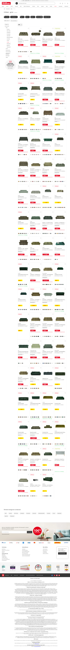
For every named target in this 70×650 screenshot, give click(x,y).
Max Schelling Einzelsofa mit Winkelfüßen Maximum (60, 340)
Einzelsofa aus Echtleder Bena (34, 447)
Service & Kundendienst (6, 559)
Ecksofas (8, 29)
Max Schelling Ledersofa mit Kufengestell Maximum (48, 263)
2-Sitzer (8, 40)
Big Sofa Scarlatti (32, 420)
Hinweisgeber (22, 575)
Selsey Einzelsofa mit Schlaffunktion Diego (35, 107)
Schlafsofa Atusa (44, 55)
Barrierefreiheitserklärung (30, 575)
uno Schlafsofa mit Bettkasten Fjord (23, 55)
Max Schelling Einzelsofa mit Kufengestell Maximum (23, 367)
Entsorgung (4, 555)
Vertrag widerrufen (5, 553)
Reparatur (3, 554)
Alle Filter (6, 16)
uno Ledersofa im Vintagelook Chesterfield (60, 55)
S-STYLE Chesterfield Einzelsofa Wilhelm (35, 392)
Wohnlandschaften (10, 37)
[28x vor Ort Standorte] (60, 3)
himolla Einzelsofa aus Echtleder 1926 (36, 288)
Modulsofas (8, 43)
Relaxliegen (7, 55)
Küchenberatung (25, 550)
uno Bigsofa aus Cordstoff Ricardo (47, 27)
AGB (11, 575)
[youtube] (59, 575)
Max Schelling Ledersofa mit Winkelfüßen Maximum (35, 313)
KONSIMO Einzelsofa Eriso (34, 366)
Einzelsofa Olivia (56, 391)
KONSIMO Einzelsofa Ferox (58, 366)
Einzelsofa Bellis (20, 420)
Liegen (7, 57)
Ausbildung (45, 551)
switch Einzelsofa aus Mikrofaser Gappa (48, 288)
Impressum (7, 575)
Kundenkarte (45, 552)
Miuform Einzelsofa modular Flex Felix (36, 473)
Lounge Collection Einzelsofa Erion (23, 473)
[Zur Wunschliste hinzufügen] (28, 28)
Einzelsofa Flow (44, 420)
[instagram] (57, 575)
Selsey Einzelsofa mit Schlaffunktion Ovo (23, 107)
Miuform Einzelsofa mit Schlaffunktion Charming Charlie (48, 473)
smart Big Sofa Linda (57, 27)
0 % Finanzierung (4, 558)
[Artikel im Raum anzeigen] (20, 25)
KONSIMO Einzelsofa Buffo (22, 391)
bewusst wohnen (45, 553)
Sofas (6, 27)
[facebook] (52, 575)
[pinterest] (54, 575)
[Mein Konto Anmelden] (62, 3)
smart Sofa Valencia (33, 55)
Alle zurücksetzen (14, 20)
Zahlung (3, 551)
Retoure (3, 552)
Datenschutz (16, 575)
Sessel (7, 48)
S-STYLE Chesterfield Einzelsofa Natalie (48, 392)
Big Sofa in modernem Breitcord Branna (48, 211)
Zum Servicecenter (62, 553)
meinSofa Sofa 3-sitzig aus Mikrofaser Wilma (23, 158)
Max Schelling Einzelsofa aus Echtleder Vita (36, 158)
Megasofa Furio (44, 366)
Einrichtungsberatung (25, 551)
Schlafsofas (8, 32)
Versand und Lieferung (5, 550)
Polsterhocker (8, 50)
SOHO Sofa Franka (20, 27)
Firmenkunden (4, 560)
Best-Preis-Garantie (25, 552)
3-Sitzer (8, 42)
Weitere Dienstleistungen (26, 554)
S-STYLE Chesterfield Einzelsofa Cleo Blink (23, 263)
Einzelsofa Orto (44, 447)
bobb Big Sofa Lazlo (33, 27)
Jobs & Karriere (45, 550)
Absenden (29, 532)
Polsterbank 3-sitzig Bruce (58, 447)
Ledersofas (8, 35)
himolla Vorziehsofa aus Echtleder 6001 (23, 133)
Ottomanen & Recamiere (8, 53)
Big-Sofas (8, 45)
